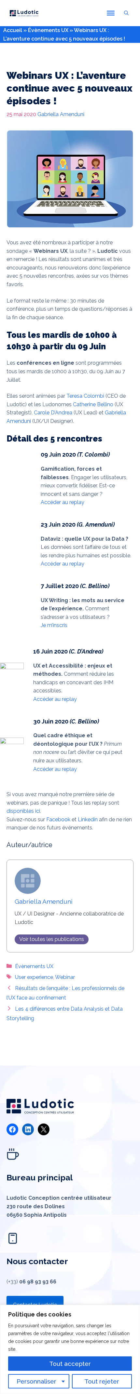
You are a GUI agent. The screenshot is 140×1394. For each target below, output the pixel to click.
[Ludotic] (24, 13)
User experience (34, 977)
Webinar (65, 977)
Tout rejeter (101, 1381)
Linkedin (88, 819)
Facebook (58, 819)
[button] (126, 13)
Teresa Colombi (85, 396)
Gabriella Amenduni (60, 114)
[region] (70, 1349)
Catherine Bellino (93, 404)
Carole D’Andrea (53, 412)
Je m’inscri (53, 625)
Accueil (12, 30)
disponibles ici (23, 811)
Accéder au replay (62, 502)
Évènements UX (48, 30)
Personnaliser (36, 1381)
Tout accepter (70, 1363)
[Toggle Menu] (111, 13)
